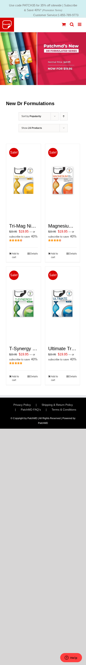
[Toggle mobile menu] (80, 24)
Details (34, 253)
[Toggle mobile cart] (64, 24)
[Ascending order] (64, 116)
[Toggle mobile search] (72, 24)
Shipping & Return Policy (57, 404)
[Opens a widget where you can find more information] (71, 658)
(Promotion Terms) (52, 10)
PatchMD (43, 423)
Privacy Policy (22, 404)
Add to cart (15, 255)
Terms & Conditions (64, 409)
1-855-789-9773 (68, 15)
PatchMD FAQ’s (31, 409)
